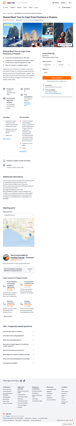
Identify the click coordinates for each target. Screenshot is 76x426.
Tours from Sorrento (23, 401)
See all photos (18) (65, 45)
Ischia (62, 397)
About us (49, 395)
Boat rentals (6, 399)
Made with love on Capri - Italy (64, 420)
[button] (7, 226)
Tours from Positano (23, 403)
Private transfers (7, 391)
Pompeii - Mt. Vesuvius (64, 402)
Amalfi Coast (64, 391)
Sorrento (63, 393)
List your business (51, 399)
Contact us (49, 397)
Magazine (49, 391)
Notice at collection (68, 424)
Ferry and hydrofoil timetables (7, 394)
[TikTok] (24, 381)
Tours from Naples (22, 405)
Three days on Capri (23, 396)
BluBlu (8, 416)
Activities (20, 407)
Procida (63, 399)
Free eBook (49, 393)
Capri (62, 389)
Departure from (7, 212)
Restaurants (35, 393)
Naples (63, 395)
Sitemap (35, 418)
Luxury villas (35, 399)
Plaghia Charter (18, 257)
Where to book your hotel (37, 396)
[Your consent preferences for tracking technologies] (73, 423)
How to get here (7, 389)
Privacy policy (18, 420)
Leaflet (19, 246)
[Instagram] (21, 381)
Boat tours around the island (23, 391)
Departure (46, 69)
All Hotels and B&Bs (37, 391)
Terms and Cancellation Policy (27, 104)
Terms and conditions (8, 420)
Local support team (51, 389)
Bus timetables (6, 397)
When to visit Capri (7, 403)
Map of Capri (6, 401)
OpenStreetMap (26, 246)
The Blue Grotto (22, 394)
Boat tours (20, 399)
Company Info (27, 418)
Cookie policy (26, 420)
